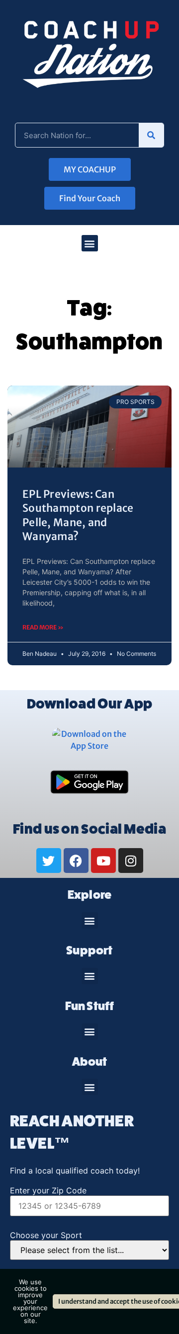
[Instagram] (130, 860)
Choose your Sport (46, 1235)
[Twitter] (48, 860)
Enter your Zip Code (48, 1190)
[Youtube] (103, 860)
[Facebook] (76, 860)
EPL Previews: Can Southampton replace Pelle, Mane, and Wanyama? (78, 515)
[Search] (151, 135)
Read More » (43, 627)
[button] (90, 243)
